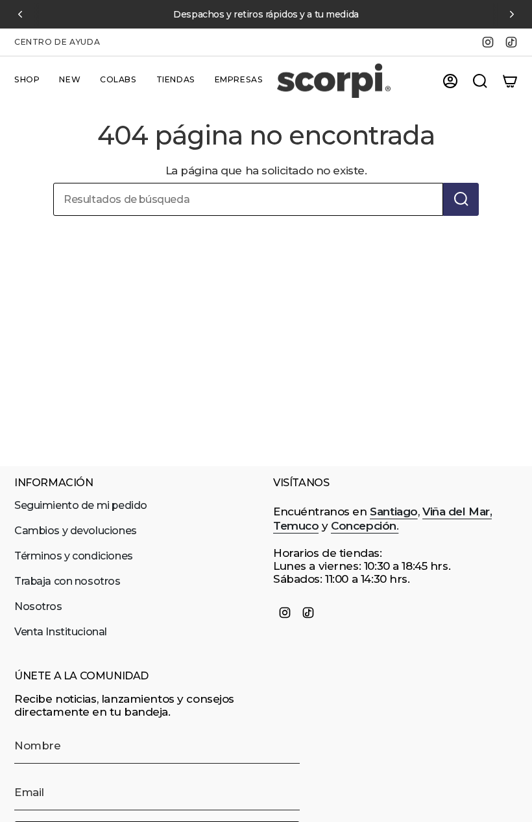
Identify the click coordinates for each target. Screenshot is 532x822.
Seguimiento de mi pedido (80, 505)
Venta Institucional (60, 632)
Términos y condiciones (73, 556)
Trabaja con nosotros (67, 581)
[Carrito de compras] (510, 81)
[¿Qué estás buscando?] (461, 199)
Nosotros (38, 606)
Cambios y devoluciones (75, 530)
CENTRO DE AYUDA (57, 42)
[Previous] (20, 14)
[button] (27, 81)
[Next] (512, 14)
